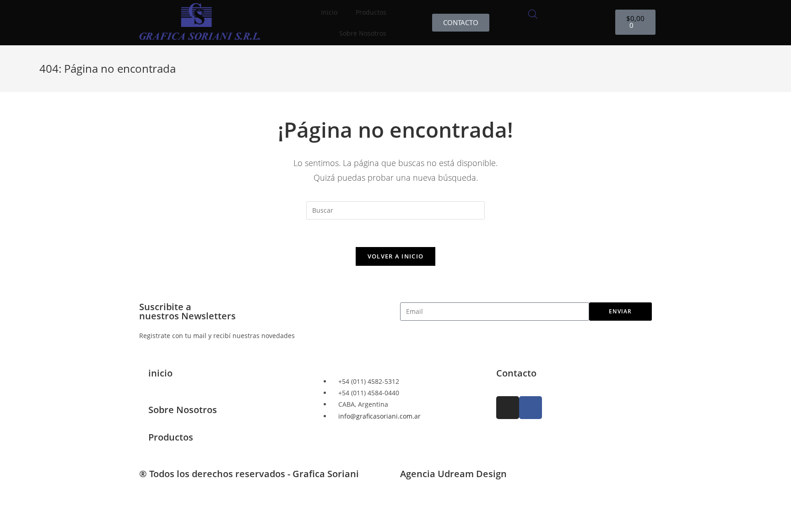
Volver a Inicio (396, 256)
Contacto (516, 373)
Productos (170, 437)
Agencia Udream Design (453, 474)
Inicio (329, 12)
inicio (160, 373)
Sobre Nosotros (362, 33)
